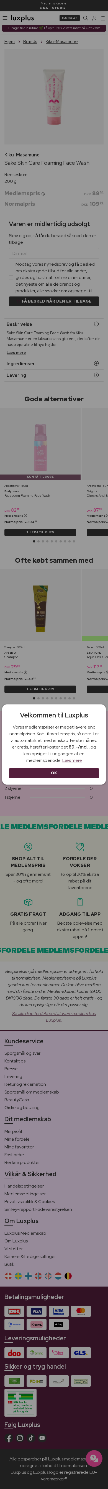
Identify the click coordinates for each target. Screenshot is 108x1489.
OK (54, 772)
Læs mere (72, 760)
